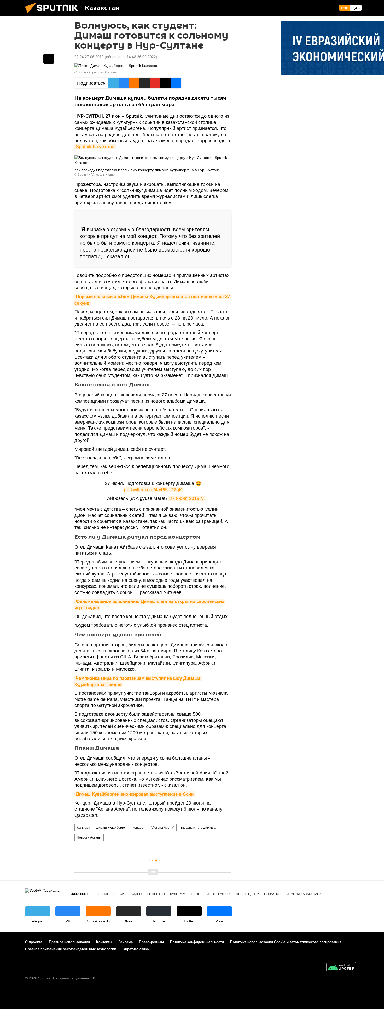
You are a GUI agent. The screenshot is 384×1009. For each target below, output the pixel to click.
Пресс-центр (247, 894)
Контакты (104, 941)
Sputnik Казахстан (95, 146)
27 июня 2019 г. (186, 498)
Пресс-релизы (151, 941)
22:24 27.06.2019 (89, 57)
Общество (156, 894)
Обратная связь (136, 949)
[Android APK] (341, 968)
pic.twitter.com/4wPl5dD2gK (153, 489)
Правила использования (69, 941)
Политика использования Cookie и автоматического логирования (285, 941)
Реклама (125, 941)
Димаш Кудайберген (111, 827)
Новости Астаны (89, 837)
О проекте (34, 941)
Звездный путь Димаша (198, 827)
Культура (83, 827)
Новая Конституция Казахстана (293, 894)
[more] (48, 59)
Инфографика (219, 894)
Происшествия (111, 894)
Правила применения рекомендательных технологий (70, 949)
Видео (136, 894)
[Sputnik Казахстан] (53, 14)
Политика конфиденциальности (197, 941)
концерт (139, 827)
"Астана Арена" (162, 827)
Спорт (196, 894)
